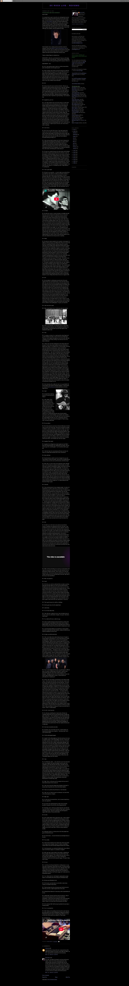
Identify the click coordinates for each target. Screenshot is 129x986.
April (74, 143)
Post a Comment (45, 975)
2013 (74, 154)
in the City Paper (79, 70)
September (75, 134)
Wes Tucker (74, 103)
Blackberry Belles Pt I (76, 120)
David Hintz (49, 941)
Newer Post (44, 977)
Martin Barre (74, 88)
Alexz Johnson (75, 108)
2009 (74, 161)
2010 (74, 159)
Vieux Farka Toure (75, 99)
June (74, 139)
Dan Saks (74, 109)
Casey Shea (74, 118)
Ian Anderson (74, 95)
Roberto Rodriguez (75, 111)
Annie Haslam (75, 90)
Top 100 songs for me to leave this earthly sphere (79, 63)
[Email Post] (59, 941)
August (74, 136)
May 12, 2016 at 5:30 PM (51, 972)
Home (56, 977)
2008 (74, 162)
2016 (74, 131)
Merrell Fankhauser (75, 94)
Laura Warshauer (75, 112)
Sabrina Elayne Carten (76, 100)
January (74, 148)
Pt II (83, 120)
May (74, 141)
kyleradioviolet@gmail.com (77, 42)
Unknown (47, 948)
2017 (74, 129)
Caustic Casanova (75, 117)
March (74, 145)
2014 (74, 152)
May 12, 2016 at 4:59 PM (51, 954)
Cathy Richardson (75, 115)
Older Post (68, 977)
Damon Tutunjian (75, 122)
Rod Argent (74, 87)
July (74, 138)
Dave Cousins (74, 107)
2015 (74, 150)
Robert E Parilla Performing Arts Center (59, 48)
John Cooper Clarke (76, 92)
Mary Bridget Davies (76, 104)
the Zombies (49, 21)
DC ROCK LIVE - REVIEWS (64, 5)
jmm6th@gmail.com (76, 49)
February (75, 146)
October (74, 132)
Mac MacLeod (52, 386)
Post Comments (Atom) (52, 979)
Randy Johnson (75, 96)
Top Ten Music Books (76, 83)
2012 (74, 155)
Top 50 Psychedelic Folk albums (79, 78)
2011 (74, 157)
